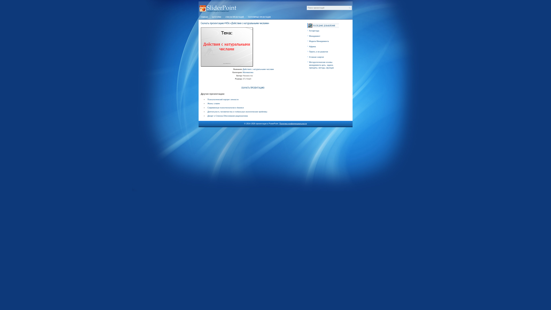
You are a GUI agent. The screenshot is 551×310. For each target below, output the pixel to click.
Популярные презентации (259, 17)
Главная (204, 17)
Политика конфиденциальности (293, 124)
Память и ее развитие (318, 52)
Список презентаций (234, 17)
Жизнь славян (213, 103)
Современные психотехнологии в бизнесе (225, 108)
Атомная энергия (316, 57)
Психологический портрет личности (222, 99)
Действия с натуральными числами (258, 69)
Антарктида (314, 31)
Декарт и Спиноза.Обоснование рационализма (227, 116)
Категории (216, 17)
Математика (248, 72)
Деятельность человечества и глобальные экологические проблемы (237, 112)
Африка (312, 46)
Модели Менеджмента (319, 41)
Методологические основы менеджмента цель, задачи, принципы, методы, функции (321, 65)
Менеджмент (314, 36)
